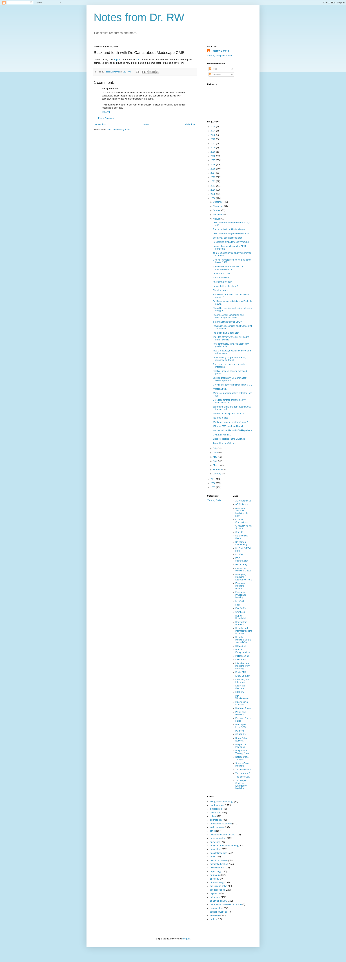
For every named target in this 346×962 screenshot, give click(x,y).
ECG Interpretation (241, 559)
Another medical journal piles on (228, 413)
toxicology (215, 915)
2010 (213, 190)
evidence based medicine (222, 834)
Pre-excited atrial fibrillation (226, 333)
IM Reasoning (242, 656)
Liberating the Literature (242, 680)
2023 (213, 135)
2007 (213, 479)
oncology (214, 879)
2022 (213, 139)
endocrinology (217, 827)
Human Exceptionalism (242, 650)
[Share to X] (150, 72)
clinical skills (216, 809)
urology (213, 919)
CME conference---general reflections (231, 233)
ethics (213, 831)
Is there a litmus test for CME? (227, 322)
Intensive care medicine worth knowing (242, 666)
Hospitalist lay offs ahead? (225, 286)
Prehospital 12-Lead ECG (242, 725)
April (215, 461)
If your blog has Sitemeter (225, 443)
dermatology (216, 820)
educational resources (221, 823)
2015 (213, 169)
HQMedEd (240, 646)
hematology (215, 849)
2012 (213, 181)
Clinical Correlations (241, 520)
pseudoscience (217, 890)
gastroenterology (218, 838)
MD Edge (240, 692)
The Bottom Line (243, 769)
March (216, 465)
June (215, 452)
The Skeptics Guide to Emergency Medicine (241, 784)
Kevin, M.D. (241, 672)
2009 (213, 194)
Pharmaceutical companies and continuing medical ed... (228, 316)
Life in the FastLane (240, 687)
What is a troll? (220, 389)
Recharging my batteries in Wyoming (231, 242)
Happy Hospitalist (240, 617)
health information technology (224, 845)
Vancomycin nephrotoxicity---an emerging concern (228, 267)
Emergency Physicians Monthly (241, 595)
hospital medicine (218, 853)
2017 (213, 160)
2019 (213, 152)
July (215, 448)
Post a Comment (106, 118)
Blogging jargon (220, 290)
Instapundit (240, 659)
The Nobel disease (222, 277)
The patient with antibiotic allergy (229, 229)
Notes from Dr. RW (139, 17)
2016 (213, 164)
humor (213, 856)
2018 (213, 156)
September (218, 214)
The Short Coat (242, 777)
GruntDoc (240, 612)
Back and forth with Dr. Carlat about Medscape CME (230, 379)
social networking (218, 912)
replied (118, 59)
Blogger (186, 938)
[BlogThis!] (147, 72)
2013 (213, 177)
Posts (214, 69)
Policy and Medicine (240, 713)
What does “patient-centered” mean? (231, 422)
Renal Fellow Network (241, 739)
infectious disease (219, 860)
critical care (215, 812)
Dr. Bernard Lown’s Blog (241, 543)
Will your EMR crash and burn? (228, 426)
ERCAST (239, 601)
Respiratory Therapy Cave (242, 751)
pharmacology (217, 882)
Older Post (190, 124)
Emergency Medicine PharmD (241, 586)
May (215, 457)
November (218, 206)
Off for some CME (221, 273)
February (217, 469)
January (217, 473)
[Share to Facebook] (154, 72)
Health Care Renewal (241, 623)
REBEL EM (240, 734)
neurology (215, 875)
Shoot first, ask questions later (227, 238)
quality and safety (218, 901)
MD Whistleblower (242, 697)
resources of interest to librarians (226, 904)
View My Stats (214, 500)
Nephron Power (243, 708)
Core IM (239, 532)
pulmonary (215, 897)
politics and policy (218, 886)
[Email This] (143, 72)
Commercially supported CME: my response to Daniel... (229, 358)
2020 (213, 147)
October (217, 210)
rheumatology (216, 908)
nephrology (215, 871)
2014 (213, 173)
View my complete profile (219, 55)
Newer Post (100, 124)
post (138, 59)
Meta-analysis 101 (222, 434)
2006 (213, 483)
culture (213, 816)
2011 (213, 185)
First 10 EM (240, 608)
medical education (219, 864)
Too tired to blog (220, 418)
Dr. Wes (239, 554)
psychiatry (215, 893)
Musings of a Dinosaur (241, 703)
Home (146, 124)
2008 (213, 198)
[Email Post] (137, 72)
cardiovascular (217, 805)
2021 (213, 143)
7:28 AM (106, 112)
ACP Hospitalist (243, 500)
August (216, 219)
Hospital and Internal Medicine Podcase (243, 631)
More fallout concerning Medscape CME (232, 385)
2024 (213, 130)
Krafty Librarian (242, 676)
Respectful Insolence (240, 745)
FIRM (238, 605)
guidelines (215, 842)
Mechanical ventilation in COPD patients (232, 430)
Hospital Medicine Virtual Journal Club (243, 640)
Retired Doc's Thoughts (242, 758)
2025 (213, 126)
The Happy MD (242, 773)
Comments (217, 74)
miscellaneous (217, 867)
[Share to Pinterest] (157, 72)
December (218, 202)
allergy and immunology (222, 801)
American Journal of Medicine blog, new (242, 512)
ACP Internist (241, 504)
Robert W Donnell (220, 51)
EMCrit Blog (241, 564)
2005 (213, 487)
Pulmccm (239, 731)
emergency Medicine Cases (243, 569)
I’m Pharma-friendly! (222, 282)
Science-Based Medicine (242, 764)
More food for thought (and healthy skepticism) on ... (229, 401)
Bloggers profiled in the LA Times (229, 439)
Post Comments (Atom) (118, 129)
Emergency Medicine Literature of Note (243, 577)
